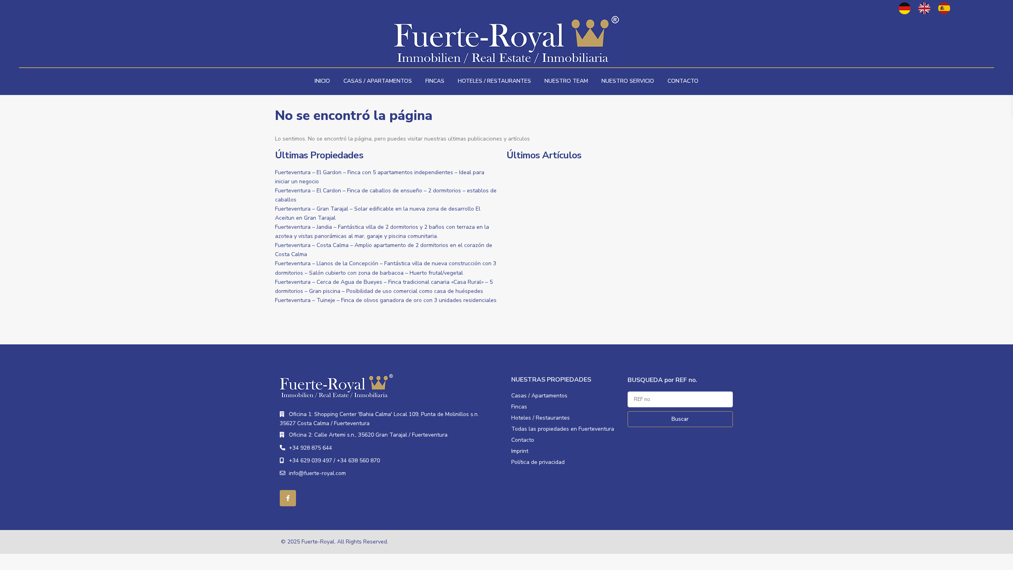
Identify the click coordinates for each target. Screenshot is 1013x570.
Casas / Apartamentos (377, 81)
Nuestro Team (566, 81)
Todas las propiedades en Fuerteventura (562, 429)
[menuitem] (904, 8)
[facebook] (288, 498)
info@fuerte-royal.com (317, 473)
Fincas (434, 81)
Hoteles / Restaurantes (494, 81)
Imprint (519, 451)
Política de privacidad (538, 462)
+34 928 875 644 (310, 448)
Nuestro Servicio (627, 81)
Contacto (683, 81)
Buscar (680, 419)
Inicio (322, 81)
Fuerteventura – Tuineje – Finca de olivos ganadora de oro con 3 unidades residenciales (386, 300)
